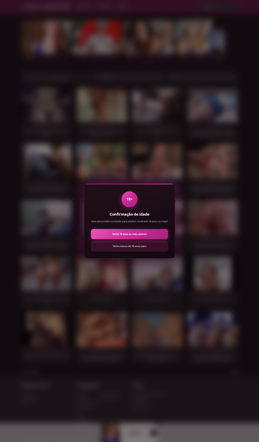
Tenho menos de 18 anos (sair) (129, 246)
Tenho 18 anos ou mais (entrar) (129, 234)
